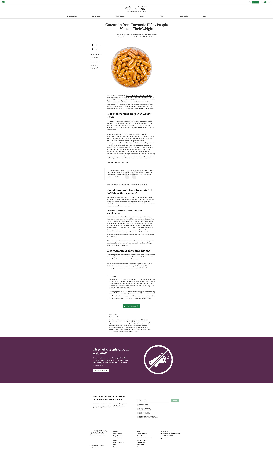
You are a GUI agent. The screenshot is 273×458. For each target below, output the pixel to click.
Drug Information (71, 16)
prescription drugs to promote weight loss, (139, 95)
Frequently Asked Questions (144, 438)
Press (138, 446)
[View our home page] (3, 2)
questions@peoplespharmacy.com (171, 433)
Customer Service (141, 442)
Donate (115, 446)
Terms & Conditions (142, 440)
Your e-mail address (141, 399)
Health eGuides (184, 16)
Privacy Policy (140, 444)
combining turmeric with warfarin (117, 268)
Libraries (142, 16)
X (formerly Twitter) (168, 435)
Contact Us (140, 435)
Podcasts (162, 16)
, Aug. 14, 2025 (142, 108)
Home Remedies (96, 16)
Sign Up (175, 400)
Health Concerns (120, 16)
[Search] (249, 2)
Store (204, 16)
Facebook (165, 438)
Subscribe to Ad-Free (101, 370)
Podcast (115, 440)
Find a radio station (118, 442)
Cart (263, 2)
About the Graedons (142, 433)
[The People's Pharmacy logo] (136, 8)
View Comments (132, 306)
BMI (127, 223)
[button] (96, 49)
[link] (92, 45)
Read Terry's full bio (133, 331)
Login (270, 2)
